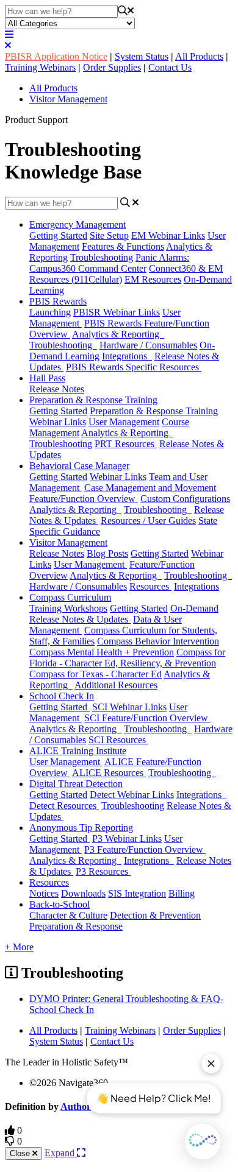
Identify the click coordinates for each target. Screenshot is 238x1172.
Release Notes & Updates (80, 619)
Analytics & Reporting (118, 334)
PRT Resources (126, 444)
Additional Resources (115, 685)
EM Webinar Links (168, 235)
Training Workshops (68, 608)
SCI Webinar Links (129, 707)
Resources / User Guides (148, 520)
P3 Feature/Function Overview (145, 849)
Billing (181, 893)
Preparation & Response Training (93, 400)
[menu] (9, 34)
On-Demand (194, 608)
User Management (123, 422)
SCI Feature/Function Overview (147, 718)
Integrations (127, 356)
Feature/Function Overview (83, 498)
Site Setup (109, 235)
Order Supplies (112, 67)
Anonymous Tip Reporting (81, 827)
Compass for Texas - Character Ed (95, 674)
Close (21, 1153)
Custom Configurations (185, 498)
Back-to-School (59, 904)
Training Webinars (40, 67)
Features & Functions (123, 246)
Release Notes (56, 389)
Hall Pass (47, 378)
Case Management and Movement (150, 487)
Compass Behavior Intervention (158, 641)
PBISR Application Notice (56, 56)
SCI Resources (118, 740)
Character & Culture (68, 915)
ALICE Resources (109, 773)
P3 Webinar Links (127, 838)
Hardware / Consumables (148, 345)
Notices (44, 893)
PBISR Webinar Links (116, 312)
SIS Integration (137, 893)
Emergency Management (77, 224)
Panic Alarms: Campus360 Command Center (109, 263)
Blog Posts (107, 553)
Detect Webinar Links (132, 794)
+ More (19, 947)
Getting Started (58, 235)
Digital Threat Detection (76, 783)
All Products (199, 56)
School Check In (61, 696)
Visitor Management (68, 99)
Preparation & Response (76, 926)
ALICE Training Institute (77, 751)
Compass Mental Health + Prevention (101, 652)
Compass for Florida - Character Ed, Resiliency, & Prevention (127, 657)
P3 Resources (103, 871)
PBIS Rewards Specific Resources (133, 367)
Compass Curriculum (70, 597)
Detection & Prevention (155, 915)
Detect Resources (64, 805)
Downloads (83, 893)
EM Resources (152, 279)
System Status (141, 56)
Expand (61, 1153)
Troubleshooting (101, 257)
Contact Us (170, 67)
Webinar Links (118, 476)
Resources (150, 586)
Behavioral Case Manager (79, 466)
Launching (50, 312)
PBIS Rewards (58, 301)
